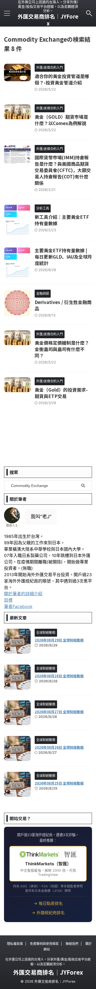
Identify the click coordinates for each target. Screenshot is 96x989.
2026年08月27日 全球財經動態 (59, 711)
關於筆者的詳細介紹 (23, 593)
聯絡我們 (72, 944)
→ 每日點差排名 (48, 903)
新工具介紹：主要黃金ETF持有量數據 (62, 219)
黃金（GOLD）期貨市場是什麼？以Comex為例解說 (61, 119)
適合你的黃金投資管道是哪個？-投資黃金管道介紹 (62, 79)
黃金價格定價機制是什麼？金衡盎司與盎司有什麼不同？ (62, 349)
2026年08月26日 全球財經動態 (59, 747)
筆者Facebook (18, 606)
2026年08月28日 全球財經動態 (59, 675)
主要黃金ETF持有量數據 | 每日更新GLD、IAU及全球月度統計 (63, 256)
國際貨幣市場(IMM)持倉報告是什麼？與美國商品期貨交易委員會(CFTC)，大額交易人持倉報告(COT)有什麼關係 (63, 170)
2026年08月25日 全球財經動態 (59, 783)
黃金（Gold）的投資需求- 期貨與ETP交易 (61, 392)
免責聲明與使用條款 (44, 944)
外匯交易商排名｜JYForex (48, 19)
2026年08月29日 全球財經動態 (59, 640)
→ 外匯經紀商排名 (48, 912)
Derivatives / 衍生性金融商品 (63, 305)
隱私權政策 (15, 944)
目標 (8, 600)
